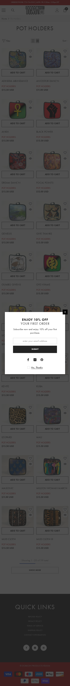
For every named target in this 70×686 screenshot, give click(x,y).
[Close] (65, 312)
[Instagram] (35, 359)
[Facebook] (28, 359)
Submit (35, 349)
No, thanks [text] (37, 367)
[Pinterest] (41, 359)
